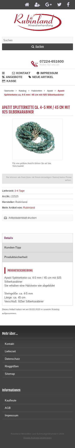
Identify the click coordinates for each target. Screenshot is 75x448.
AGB (8, 408)
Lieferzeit (10, 351)
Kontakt (23, 73)
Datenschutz (12, 358)
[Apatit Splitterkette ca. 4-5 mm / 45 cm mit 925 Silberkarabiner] (37, 157)
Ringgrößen (12, 366)
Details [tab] (8, 238)
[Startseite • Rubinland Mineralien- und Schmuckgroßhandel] (37, 21)
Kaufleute (10, 400)
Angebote (14, 77)
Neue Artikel (43, 77)
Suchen (37, 46)
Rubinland (29, 207)
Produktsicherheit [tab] (15, 257)
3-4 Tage (20, 190)
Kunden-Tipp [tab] (12, 247)
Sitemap (10, 373)
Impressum (49, 73)
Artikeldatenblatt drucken (23, 217)
